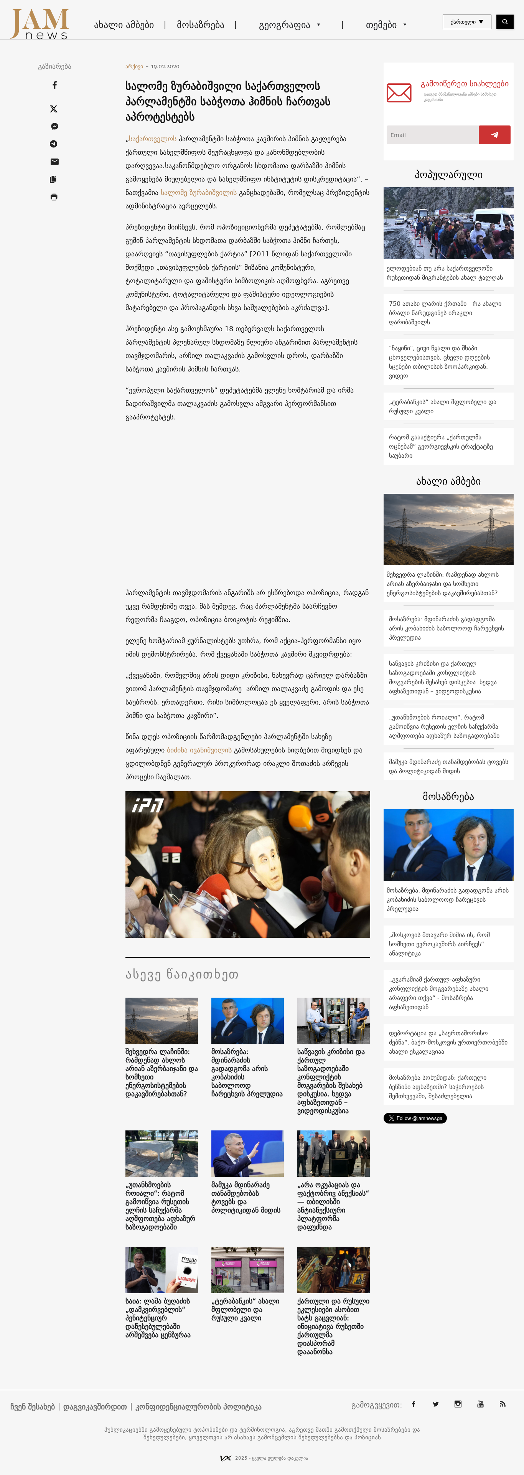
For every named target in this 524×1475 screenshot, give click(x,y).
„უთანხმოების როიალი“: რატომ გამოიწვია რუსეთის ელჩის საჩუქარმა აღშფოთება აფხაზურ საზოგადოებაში (160, 1206)
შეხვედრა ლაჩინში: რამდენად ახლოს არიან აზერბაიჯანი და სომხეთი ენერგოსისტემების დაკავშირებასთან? (161, 1073)
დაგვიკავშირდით (95, 1407)
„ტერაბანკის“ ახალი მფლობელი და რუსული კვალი (245, 1309)
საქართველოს (152, 139)
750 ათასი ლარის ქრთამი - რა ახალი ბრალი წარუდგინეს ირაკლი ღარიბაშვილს (445, 312)
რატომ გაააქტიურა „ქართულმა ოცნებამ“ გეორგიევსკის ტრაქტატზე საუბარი (441, 446)
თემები (381, 24)
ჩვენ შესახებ (32, 1407)
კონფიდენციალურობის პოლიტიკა (198, 1407)
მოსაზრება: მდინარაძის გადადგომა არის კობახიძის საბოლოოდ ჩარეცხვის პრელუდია (247, 1073)
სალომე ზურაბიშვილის (199, 192)
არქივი (137, 66)
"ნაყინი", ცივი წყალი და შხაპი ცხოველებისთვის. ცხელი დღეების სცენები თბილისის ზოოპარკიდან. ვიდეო (439, 362)
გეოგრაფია (284, 24)
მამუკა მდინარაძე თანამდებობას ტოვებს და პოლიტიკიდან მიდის (245, 1197)
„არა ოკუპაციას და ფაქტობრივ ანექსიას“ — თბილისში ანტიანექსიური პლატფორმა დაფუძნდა (333, 1206)
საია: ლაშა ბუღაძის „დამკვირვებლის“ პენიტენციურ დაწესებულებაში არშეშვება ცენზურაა (158, 1318)
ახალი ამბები (124, 24)
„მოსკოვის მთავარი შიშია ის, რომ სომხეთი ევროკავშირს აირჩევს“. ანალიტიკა (439, 944)
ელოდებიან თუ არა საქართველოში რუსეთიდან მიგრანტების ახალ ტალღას (445, 273)
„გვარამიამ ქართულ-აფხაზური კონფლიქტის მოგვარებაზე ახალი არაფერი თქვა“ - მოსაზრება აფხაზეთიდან (438, 993)
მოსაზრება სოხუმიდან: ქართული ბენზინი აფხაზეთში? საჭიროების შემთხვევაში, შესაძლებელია (437, 1086)
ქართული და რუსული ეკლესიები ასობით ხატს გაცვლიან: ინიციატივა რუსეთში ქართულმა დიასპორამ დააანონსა (333, 1326)
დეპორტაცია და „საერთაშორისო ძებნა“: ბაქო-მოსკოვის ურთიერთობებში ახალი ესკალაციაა (448, 1042)
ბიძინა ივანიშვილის (200, 750)
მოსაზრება (200, 24)
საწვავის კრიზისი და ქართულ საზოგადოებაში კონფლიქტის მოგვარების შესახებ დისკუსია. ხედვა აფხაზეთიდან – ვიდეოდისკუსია (331, 1081)
